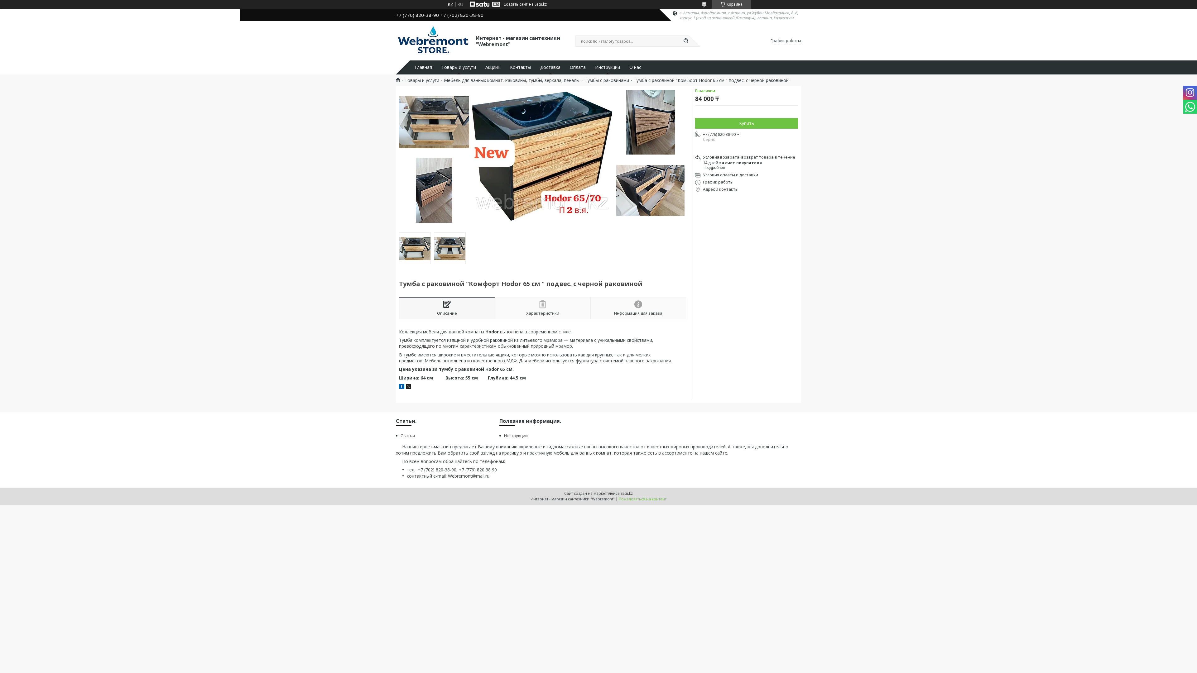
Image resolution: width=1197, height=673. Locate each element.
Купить (746, 123)
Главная (423, 67)
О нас (635, 67)
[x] (408, 387)
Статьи (408, 435)
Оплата (578, 67)
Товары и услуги (458, 67)
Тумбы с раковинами (607, 80)
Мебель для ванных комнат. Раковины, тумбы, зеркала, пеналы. (512, 80)
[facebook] (401, 387)
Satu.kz (627, 493)
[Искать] (686, 41)
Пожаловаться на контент (642, 499)
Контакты (520, 67)
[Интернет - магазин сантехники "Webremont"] (433, 40)
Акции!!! (493, 67)
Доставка (550, 67)
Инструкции (607, 67)
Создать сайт (515, 4)
